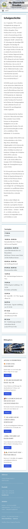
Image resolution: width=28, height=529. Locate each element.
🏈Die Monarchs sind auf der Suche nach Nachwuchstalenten (13, 401)
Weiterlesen (7, 375)
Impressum (15, 518)
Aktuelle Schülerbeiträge (12, 360)
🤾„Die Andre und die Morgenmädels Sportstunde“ (11, 419)
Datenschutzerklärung (6, 518)
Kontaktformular (5, 495)
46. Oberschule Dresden (16, 4)
